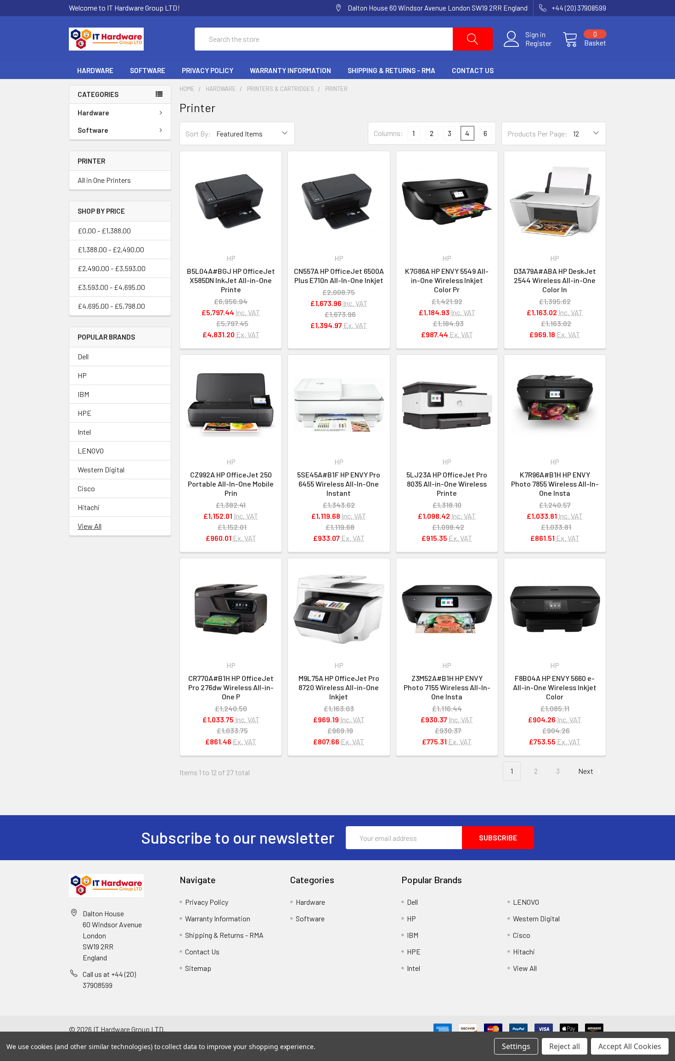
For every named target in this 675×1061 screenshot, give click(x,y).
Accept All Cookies (629, 1046)
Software (147, 70)
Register (538, 43)
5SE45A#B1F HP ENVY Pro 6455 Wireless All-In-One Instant (338, 483)
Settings (516, 1046)
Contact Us (473, 70)
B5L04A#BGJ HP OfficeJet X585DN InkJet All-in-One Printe (231, 280)
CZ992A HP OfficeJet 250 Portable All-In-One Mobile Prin (231, 483)
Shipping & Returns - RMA (391, 70)
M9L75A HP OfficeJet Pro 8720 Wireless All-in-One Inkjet (338, 687)
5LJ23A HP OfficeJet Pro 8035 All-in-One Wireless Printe (446, 483)
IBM (83, 394)
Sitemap (198, 968)
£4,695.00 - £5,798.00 (111, 305)
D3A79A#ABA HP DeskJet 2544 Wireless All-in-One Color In (555, 280)
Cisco (86, 488)
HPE (84, 413)
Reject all (564, 1046)
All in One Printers (104, 180)
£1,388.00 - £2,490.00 (111, 249)
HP (82, 375)
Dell (83, 356)
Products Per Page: (537, 133)
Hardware (95, 70)
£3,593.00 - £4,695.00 (111, 287)
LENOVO (91, 450)
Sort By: (198, 133)
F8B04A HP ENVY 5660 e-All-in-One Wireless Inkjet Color (554, 687)
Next (586, 770)
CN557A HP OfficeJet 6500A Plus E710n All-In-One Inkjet (339, 275)
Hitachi (89, 507)
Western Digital (101, 469)
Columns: (388, 133)
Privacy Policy (207, 70)
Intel (84, 431)
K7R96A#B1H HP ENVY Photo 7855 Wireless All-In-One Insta (555, 483)
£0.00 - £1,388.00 (104, 230)
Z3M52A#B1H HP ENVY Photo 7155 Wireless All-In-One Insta (447, 687)
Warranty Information (290, 70)
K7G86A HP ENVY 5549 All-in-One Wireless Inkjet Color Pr (447, 280)
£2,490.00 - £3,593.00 (112, 268)
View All (89, 526)
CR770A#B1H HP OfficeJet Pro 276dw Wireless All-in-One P (231, 687)
